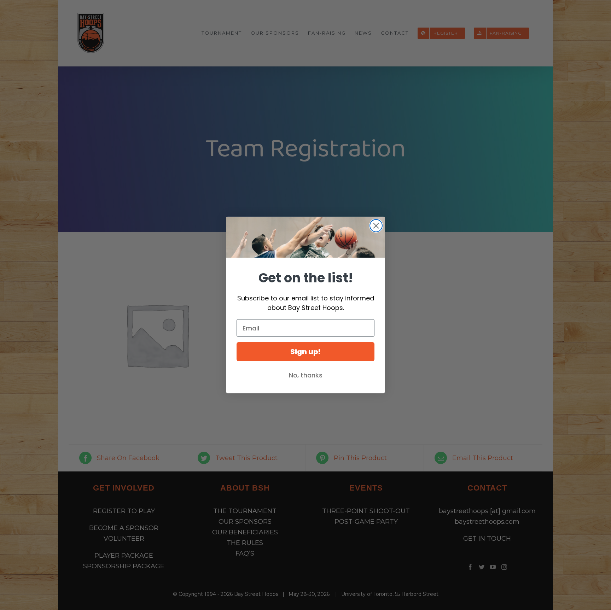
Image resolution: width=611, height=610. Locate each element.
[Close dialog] (376, 225)
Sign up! (305, 352)
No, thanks (305, 375)
